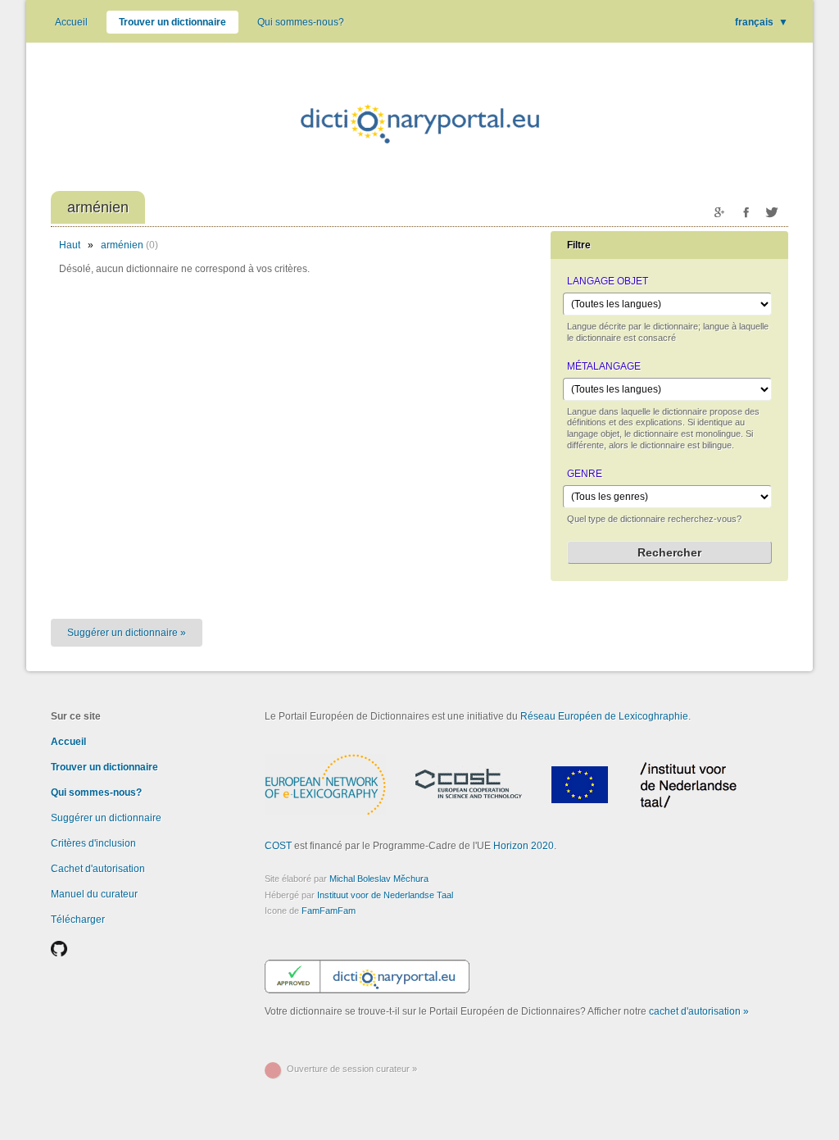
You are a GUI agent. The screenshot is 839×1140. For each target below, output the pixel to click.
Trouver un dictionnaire (172, 22)
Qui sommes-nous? (300, 22)
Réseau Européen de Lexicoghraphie (604, 716)
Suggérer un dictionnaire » (126, 632)
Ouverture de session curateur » (352, 1069)
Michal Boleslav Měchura (379, 878)
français (761, 22)
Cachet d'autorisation (98, 868)
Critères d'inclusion (93, 843)
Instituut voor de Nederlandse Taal (385, 895)
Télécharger (78, 919)
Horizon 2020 (523, 846)
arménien (122, 245)
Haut (69, 245)
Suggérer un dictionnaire (106, 818)
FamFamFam (329, 910)
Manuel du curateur (94, 894)
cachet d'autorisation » (699, 1011)
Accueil (71, 22)
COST (278, 846)
